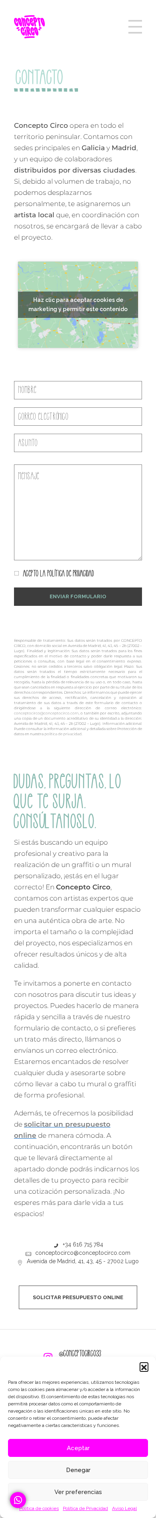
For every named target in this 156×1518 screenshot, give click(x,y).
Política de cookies (39, 1508)
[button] (144, 1367)
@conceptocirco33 (80, 1353)
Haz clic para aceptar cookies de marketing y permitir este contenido (78, 304)
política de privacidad (63, 734)
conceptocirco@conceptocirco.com (46, 713)
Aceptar (78, 1448)
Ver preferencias (78, 1492)
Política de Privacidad (85, 1508)
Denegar (78, 1470)
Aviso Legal (124, 1508)
